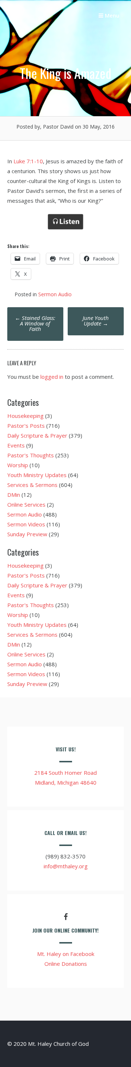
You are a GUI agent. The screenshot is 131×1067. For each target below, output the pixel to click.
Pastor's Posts (26, 425)
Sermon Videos (26, 524)
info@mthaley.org (66, 866)
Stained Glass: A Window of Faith (35, 323)
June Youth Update (96, 320)
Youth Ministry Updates (37, 475)
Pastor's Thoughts (30, 455)
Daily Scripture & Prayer (37, 435)
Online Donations (65, 963)
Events (16, 445)
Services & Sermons (32, 484)
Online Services (26, 504)
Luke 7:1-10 (28, 161)
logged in (51, 376)
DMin (13, 494)
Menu (111, 15)
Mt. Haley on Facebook (65, 953)
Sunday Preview (27, 534)
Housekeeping (25, 415)
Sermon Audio (55, 294)
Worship (17, 465)
